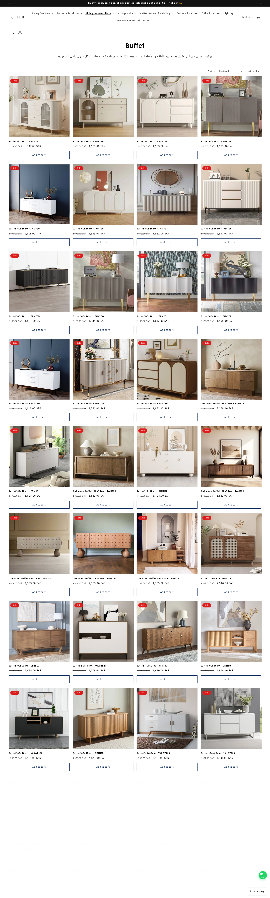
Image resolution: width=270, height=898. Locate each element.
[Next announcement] (260, 3)
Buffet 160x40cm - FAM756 (216, 229)
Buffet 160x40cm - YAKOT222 (25, 753)
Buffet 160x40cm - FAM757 (152, 229)
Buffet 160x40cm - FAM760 (216, 141)
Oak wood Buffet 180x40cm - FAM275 (222, 403)
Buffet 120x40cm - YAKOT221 (89, 666)
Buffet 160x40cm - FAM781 (24, 141)
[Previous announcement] (9, 3)
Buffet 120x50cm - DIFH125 (24, 840)
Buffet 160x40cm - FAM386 (152, 403)
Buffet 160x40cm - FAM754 (88, 316)
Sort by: (212, 71)
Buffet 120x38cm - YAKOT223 (153, 753)
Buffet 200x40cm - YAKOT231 (218, 841)
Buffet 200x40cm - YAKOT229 (154, 840)
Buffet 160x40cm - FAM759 (24, 229)
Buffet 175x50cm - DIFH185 (152, 666)
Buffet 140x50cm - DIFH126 (152, 491)
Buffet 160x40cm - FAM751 (216, 316)
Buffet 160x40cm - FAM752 (152, 316)
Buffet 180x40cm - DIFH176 (216, 666)
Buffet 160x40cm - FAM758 (88, 229)
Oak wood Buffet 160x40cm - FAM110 (158, 578)
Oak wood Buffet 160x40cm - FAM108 (94, 578)
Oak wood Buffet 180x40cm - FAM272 (222, 491)
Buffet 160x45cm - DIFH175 (88, 753)
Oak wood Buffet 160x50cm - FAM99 (30, 578)
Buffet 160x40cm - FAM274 (24, 491)
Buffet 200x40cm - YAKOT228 (218, 753)
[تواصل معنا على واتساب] (263, 875)
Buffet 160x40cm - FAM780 (88, 141)
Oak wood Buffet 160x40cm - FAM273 (94, 491)
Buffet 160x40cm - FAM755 (24, 316)
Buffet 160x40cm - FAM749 (88, 403)
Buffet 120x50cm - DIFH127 (216, 578)
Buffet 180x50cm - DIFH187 (24, 666)
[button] (42, 13)
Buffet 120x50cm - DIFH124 (88, 840)
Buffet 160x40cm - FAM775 (152, 141)
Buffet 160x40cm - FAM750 (24, 403)
